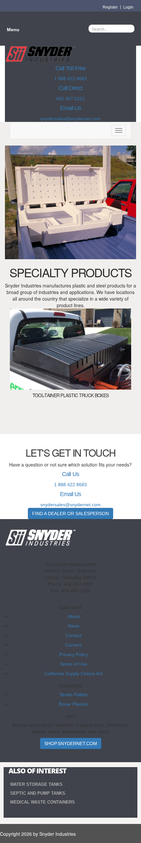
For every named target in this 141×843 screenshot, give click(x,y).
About (74, 616)
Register (110, 7)
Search (129, 29)
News (73, 625)
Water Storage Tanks (36, 784)
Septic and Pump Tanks (37, 793)
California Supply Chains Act (73, 673)
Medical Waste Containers (42, 802)
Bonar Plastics (73, 704)
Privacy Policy (73, 654)
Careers (73, 645)
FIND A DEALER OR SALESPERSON (70, 513)
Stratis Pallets (73, 694)
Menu (13, 29)
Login (128, 7)
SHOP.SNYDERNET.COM (70, 743)
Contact (74, 635)
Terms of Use (73, 664)
